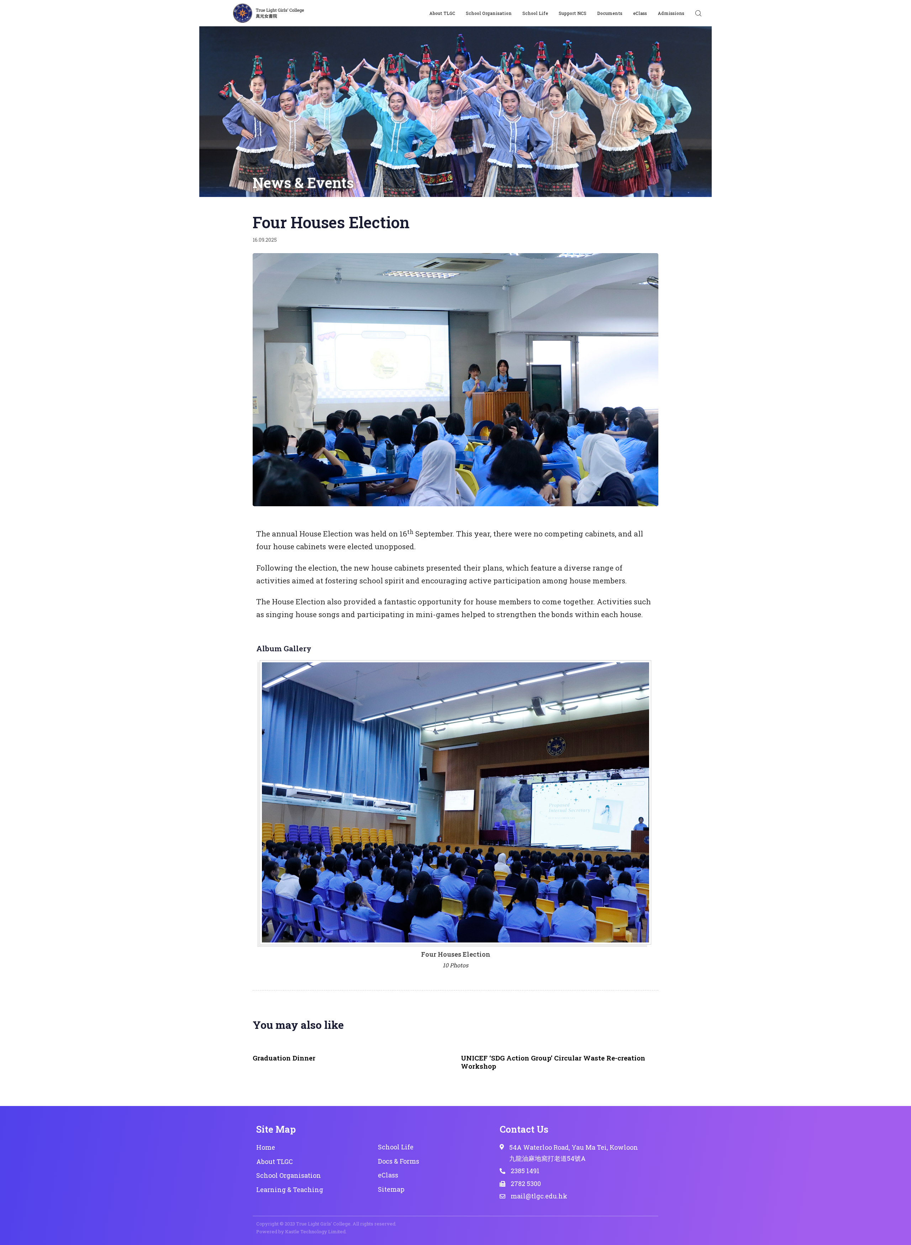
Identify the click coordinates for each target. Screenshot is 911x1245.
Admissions (671, 13)
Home (265, 1147)
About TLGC (442, 13)
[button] (698, 13)
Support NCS (572, 13)
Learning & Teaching (289, 1189)
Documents (609, 13)
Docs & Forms (398, 1161)
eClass (640, 13)
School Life (535, 13)
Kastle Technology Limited (315, 1231)
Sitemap (391, 1189)
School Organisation (489, 13)
